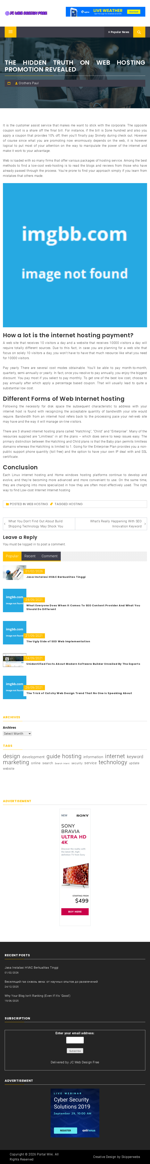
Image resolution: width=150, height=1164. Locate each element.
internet (115, 756)
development (33, 757)
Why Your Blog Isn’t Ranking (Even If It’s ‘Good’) (37, 996)
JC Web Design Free (84, 1062)
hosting (76, 504)
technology (113, 762)
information (93, 757)
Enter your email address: (75, 1033)
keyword (135, 756)
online (36, 763)
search (47, 763)
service (90, 763)
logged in (29, 544)
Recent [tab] (30, 556)
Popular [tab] (12, 556)
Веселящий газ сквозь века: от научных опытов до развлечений (51, 981)
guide (53, 756)
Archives (9, 727)
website (8, 768)
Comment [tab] (50, 556)
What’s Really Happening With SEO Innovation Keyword (116, 523)
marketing (16, 762)
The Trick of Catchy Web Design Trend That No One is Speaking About (79, 693)
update (134, 763)
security (77, 763)
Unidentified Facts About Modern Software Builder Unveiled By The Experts (83, 664)
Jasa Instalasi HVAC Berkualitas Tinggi (56, 577)
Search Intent (62, 763)
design (11, 756)
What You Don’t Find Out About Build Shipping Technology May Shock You (35, 523)
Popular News (119, 32)
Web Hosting (37, 504)
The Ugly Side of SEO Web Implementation (58, 641)
